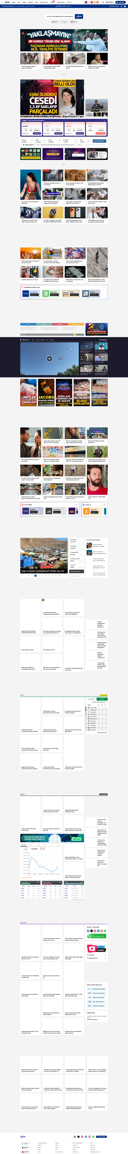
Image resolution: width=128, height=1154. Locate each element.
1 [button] (28, 575)
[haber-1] (28, 392)
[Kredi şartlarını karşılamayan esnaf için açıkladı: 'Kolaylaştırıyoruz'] (91, 852)
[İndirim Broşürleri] (97, 2)
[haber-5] (99, 392)
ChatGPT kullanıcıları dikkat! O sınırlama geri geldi (101, 656)
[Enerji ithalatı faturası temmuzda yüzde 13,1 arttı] (75, 489)
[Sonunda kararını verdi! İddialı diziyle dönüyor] (74, 1023)
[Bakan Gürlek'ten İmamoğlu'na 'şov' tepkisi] (60, 116)
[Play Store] (25, 1143)
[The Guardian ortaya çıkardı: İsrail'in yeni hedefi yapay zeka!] (28, 116)
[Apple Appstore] (25, 1147)
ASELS (66, 891)
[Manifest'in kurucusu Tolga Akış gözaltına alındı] (30, 940)
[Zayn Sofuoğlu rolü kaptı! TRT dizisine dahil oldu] (68, 116)
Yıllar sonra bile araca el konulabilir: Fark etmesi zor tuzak (102, 822)
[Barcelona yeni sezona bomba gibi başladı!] (74, 722)
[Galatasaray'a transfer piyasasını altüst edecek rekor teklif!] (52, 703)
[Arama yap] (103, 2)
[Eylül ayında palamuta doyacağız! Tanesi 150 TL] (30, 660)
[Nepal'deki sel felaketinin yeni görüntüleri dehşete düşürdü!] (83, 116)
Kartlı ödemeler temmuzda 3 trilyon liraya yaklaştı (52, 1107)
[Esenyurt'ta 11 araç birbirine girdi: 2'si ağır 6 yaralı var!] (72, 116)
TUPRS (66, 897)
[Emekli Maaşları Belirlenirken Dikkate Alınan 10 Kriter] (97, 175)
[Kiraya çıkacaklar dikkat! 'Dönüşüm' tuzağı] (49, 116)
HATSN (22, 897)
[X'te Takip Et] (78, 1137)
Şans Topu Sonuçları (98, 1001)
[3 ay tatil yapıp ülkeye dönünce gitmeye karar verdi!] (52, 931)
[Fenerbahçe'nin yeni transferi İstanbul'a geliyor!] (32, 116)
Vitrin (56, 1149)
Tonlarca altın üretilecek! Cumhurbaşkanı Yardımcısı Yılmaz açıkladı (102, 843)
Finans (39, 1147)
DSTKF (44, 888)
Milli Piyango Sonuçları (99, 989)
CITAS (22, 893)
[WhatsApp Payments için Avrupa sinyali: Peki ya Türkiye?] (75, 1062)
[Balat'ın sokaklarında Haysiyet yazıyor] (97, 1099)
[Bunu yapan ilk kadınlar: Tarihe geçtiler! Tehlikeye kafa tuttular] (97, 262)
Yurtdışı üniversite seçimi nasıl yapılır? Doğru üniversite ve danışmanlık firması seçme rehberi (29, 1109)
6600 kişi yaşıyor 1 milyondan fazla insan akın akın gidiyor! (101, 645)
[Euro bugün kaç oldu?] (52, 642)
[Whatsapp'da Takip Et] (105, 931)
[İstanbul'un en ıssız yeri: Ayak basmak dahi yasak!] (26, 116)
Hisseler (74, 1149)
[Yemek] (88, 2)
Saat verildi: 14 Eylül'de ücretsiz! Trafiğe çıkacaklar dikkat (102, 832)
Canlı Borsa (104, 794)
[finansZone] (96, 329)
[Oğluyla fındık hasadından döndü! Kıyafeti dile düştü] (30, 614)
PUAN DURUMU (91, 699)
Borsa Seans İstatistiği (77, 1143)
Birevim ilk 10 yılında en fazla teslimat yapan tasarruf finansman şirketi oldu (29, 1071)
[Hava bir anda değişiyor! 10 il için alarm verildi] (52, 97)
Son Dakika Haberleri (42, 1143)
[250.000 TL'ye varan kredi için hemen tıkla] (40, 116)
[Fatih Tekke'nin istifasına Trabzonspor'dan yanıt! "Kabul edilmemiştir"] (38, 116)
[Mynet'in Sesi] (53, 154)
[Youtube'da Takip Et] (101, 931)
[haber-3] (64, 392)
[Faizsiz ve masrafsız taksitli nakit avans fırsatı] (57, 116)
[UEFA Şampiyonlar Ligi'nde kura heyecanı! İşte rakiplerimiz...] (66, 116)
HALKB (22, 895)
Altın (59, 845)
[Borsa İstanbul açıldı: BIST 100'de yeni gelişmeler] (74, 605)
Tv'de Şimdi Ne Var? (92, 958)
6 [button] (45, 575)
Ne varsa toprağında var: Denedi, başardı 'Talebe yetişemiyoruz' (97, 1089)
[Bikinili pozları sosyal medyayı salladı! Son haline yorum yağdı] (52, 1023)
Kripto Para (75, 1152)
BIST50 (30, 845)
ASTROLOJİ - (78, 152)
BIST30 (37, 845)
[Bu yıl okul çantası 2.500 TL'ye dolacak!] (70, 116)
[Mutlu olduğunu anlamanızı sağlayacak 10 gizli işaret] (53, 194)
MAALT (22, 891)
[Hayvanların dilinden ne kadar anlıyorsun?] (97, 433)
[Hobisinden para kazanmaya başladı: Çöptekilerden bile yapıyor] (75, 1099)
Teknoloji (57, 1143)
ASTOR (66, 893)
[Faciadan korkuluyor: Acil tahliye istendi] (64, 40)
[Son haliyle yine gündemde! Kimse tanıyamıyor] (53, 116)
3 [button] (35, 575)
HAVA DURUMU (59, 6)
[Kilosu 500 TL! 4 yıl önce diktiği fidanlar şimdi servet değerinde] (97, 1062)
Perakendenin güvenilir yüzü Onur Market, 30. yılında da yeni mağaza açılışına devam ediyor (74, 1089)
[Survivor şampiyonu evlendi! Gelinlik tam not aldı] (74, 1005)
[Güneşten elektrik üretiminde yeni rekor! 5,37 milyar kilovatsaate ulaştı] (75, 452)
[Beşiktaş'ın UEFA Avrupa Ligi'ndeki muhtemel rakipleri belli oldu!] (77, 116)
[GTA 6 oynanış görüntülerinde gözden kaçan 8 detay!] (75, 253)
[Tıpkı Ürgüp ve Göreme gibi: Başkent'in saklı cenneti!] (75, 194)
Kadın (39, 1152)
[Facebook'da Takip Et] (88, 931)
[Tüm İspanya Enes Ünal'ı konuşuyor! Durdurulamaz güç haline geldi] (64, 116)
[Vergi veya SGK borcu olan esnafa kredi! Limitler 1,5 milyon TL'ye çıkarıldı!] (74, 849)
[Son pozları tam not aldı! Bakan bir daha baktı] (30, 968)
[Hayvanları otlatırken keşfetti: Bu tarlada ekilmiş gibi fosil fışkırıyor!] (75, 470)
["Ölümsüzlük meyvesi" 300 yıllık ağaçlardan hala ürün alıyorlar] (91, 665)
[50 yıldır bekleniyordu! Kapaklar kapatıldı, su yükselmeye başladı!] (91, 624)
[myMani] (52, 2)
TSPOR (44, 895)
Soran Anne (92, 1147)
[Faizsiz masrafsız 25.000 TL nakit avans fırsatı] (97, 194)
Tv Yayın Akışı (90, 955)
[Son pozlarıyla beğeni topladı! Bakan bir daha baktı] (52, 986)
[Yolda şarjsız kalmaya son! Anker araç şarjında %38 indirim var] (52, 623)
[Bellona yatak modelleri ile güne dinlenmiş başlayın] (30, 1080)
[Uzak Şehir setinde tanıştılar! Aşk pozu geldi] (74, 651)
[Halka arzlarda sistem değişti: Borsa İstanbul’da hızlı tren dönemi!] (45, 116)
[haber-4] (82, 392)
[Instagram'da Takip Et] (95, 931)
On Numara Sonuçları (98, 1006)
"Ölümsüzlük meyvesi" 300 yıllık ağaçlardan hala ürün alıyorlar (101, 666)
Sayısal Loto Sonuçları (99, 993)
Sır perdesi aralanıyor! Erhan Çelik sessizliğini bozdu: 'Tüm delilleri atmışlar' (25, 6)
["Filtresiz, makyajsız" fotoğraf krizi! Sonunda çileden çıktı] (52, 949)
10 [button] (59, 575)
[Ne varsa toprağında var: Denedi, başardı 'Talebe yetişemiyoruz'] (97, 1080)
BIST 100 (25, 848)
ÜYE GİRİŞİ (110, 2)
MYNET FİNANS (29, 145)
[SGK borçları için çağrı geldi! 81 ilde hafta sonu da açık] (52, 660)
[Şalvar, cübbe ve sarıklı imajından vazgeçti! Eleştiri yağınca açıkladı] (74, 931)
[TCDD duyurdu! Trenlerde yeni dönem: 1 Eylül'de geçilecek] (74, 868)
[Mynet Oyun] (30, 154)
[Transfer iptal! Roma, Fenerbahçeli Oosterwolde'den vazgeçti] (81, 116)
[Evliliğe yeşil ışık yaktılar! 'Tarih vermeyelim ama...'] (30, 1014)
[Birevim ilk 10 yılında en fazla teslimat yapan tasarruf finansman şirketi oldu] (30, 1062)
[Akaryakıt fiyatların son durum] (30, 272)
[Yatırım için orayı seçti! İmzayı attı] (52, 968)
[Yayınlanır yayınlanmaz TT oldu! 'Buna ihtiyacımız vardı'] (74, 977)
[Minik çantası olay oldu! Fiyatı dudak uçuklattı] (52, 1005)
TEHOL (66, 888)
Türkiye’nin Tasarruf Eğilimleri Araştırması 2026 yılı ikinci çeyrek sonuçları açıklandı (53, 1089)
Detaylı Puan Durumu (102, 732)
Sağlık (56, 1145)
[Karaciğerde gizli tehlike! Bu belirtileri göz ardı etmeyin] (53, 272)
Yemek (39, 1149)
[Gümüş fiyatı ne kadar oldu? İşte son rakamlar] (75, 272)
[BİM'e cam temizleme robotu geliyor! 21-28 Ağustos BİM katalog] (53, 452)
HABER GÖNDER (115, 6)
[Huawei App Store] (25, 1152)
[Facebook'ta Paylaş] (95, 1020)
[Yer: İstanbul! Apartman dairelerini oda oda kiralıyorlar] (79, 116)
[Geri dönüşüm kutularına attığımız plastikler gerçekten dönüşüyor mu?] (52, 605)
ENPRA (44, 891)
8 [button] (52, 575)
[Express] (91, 2)
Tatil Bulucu (92, 1149)
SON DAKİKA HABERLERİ (7, 6)
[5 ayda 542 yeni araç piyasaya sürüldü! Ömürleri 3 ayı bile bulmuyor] (47, 116)
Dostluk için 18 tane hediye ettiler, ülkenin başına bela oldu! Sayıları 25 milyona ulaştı (102, 636)
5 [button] (42, 575)
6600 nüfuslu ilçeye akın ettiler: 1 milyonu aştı (102, 863)
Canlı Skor (104, 695)
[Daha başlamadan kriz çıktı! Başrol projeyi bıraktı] (34, 116)
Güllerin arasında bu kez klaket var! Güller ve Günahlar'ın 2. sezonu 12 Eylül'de (52, 1071)
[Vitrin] (86, 2)
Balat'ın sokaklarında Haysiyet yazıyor (96, 1107)
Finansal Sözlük (76, 1147)
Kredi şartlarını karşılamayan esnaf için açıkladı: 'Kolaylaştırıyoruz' (102, 854)
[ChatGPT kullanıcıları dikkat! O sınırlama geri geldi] (91, 655)
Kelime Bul (92, 1145)
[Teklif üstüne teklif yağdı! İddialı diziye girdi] (74, 949)
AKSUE (44, 893)
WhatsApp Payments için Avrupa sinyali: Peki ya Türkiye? (75, 1070)
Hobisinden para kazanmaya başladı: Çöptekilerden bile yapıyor (74, 1108)
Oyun (91, 1143)
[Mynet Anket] (94, 2)
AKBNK (66, 895)
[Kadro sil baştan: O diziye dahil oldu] (97, 480)
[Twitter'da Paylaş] (98, 1020)
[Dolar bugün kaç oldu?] (30, 642)
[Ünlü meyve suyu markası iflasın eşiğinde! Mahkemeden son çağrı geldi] (21, 116)
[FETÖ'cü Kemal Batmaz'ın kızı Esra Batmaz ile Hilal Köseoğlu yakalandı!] (55, 116)
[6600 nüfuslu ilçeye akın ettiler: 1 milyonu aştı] (91, 863)
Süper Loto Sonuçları (98, 997)
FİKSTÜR (102, 699)
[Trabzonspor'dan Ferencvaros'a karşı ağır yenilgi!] (74, 750)
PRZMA (22, 888)
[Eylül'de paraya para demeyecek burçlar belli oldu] (30, 253)
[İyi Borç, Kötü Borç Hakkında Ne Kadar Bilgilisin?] (53, 470)
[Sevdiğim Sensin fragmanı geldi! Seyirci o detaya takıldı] (30, 470)
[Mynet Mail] (125, 6)
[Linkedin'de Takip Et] (98, 931)
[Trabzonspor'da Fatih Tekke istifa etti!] (52, 741)
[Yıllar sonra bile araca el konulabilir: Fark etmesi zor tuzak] (91, 822)
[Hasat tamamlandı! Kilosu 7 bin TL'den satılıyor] (75, 175)
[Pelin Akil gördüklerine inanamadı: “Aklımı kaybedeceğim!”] (74, 116)
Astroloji (57, 1147)
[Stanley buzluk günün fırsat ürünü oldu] (53, 489)
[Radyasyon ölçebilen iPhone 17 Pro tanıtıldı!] (53, 175)
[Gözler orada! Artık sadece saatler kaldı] (30, 812)
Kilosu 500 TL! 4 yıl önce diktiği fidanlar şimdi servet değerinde (97, 1070)
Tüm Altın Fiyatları (75, 571)
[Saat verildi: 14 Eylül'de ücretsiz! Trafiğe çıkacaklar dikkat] (91, 832)
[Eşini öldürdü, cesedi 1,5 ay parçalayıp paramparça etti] (30, 116)
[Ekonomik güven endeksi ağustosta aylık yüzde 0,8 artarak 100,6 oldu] (30, 489)
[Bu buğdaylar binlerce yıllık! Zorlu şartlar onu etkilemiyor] (74, 623)
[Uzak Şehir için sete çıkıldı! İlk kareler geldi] (30, 986)
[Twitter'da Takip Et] (91, 931)
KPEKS (44, 897)
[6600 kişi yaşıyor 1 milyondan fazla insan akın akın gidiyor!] (91, 645)
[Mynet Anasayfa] (7, 2)
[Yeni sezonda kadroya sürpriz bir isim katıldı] (30, 442)
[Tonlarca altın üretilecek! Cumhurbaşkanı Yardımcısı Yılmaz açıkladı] (91, 842)
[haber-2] (46, 392)
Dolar (44, 845)
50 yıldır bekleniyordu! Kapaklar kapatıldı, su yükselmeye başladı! (101, 626)
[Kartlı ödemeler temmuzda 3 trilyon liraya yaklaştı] (53, 1099)
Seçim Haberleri (59, 1152)
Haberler (40, 1145)
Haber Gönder (102, 1136)
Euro (52, 845)
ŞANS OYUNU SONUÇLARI (94, 985)
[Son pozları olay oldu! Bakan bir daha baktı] (30, 185)
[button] (2, 2)
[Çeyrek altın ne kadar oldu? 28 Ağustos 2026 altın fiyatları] (53, 433)
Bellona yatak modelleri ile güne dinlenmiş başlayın (30, 1089)
